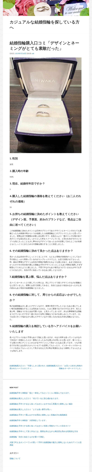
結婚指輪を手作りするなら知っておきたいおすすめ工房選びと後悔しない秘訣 (41, 404)
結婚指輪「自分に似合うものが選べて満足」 (28, 437)
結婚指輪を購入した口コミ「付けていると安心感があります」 (35, 398)
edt (33, 53)
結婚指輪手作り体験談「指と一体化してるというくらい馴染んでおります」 (40, 393)
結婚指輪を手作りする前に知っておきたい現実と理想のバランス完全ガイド (40, 426)
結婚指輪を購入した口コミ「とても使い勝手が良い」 (31, 409)
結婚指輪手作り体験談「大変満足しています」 (28, 420)
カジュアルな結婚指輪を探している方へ (45, 24)
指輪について (15, 458)
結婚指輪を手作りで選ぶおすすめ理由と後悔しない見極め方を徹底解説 (38, 415)
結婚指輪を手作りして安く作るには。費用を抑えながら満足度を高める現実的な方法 (44, 431)
